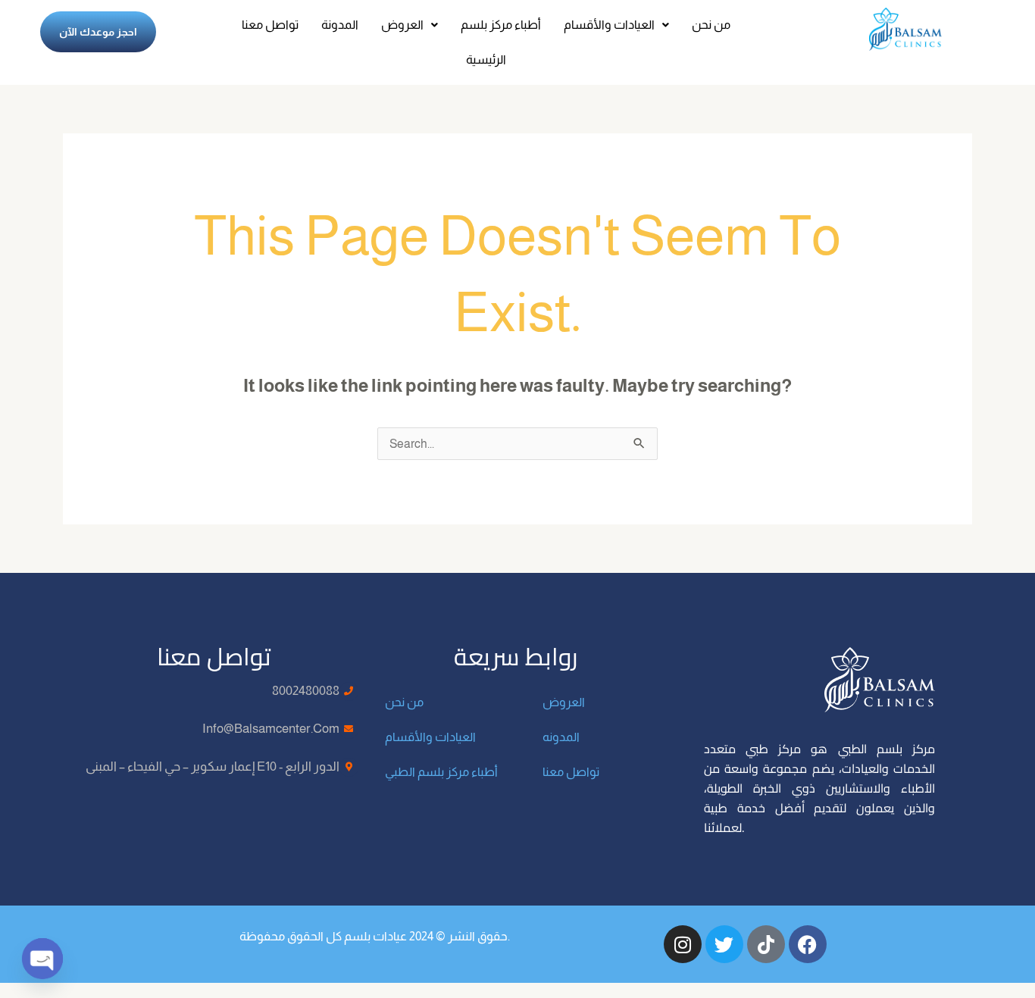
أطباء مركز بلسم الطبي (441, 771)
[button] (409, 25)
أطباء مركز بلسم (501, 24)
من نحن (711, 24)
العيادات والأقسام (609, 24)
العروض (402, 24)
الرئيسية (486, 59)
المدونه (561, 737)
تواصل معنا (270, 24)
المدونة (339, 24)
